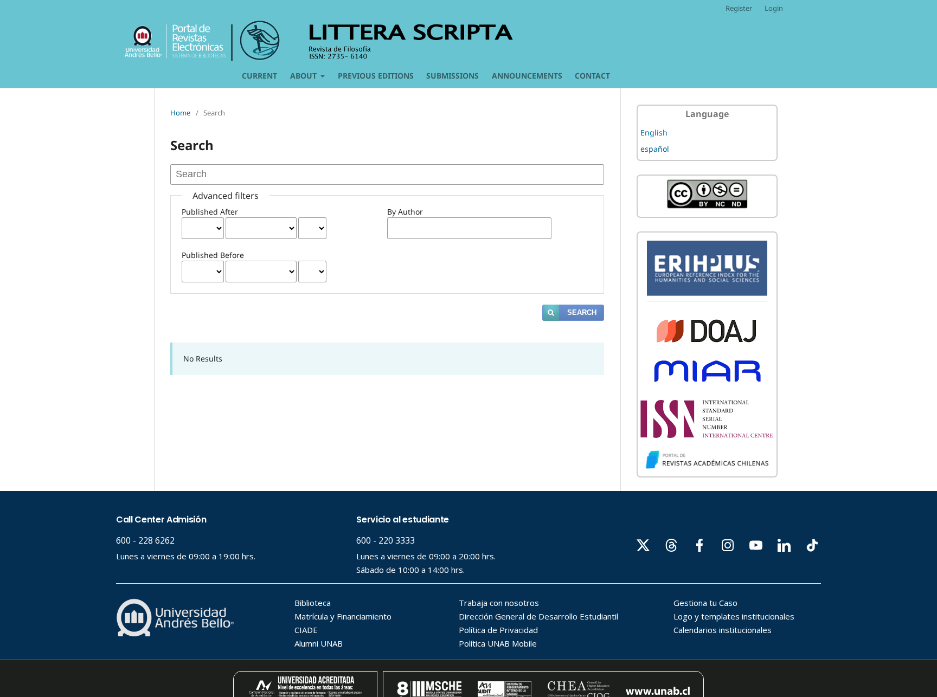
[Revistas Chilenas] (707, 466)
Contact (592, 75)
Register (739, 8)
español (654, 149)
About (304, 75)
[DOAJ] (707, 340)
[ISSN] (707, 435)
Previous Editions (376, 75)
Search (581, 312)
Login (774, 8)
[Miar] (707, 385)
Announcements (527, 75)
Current (259, 75)
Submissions (452, 75)
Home (180, 113)
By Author (405, 211)
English (654, 132)
